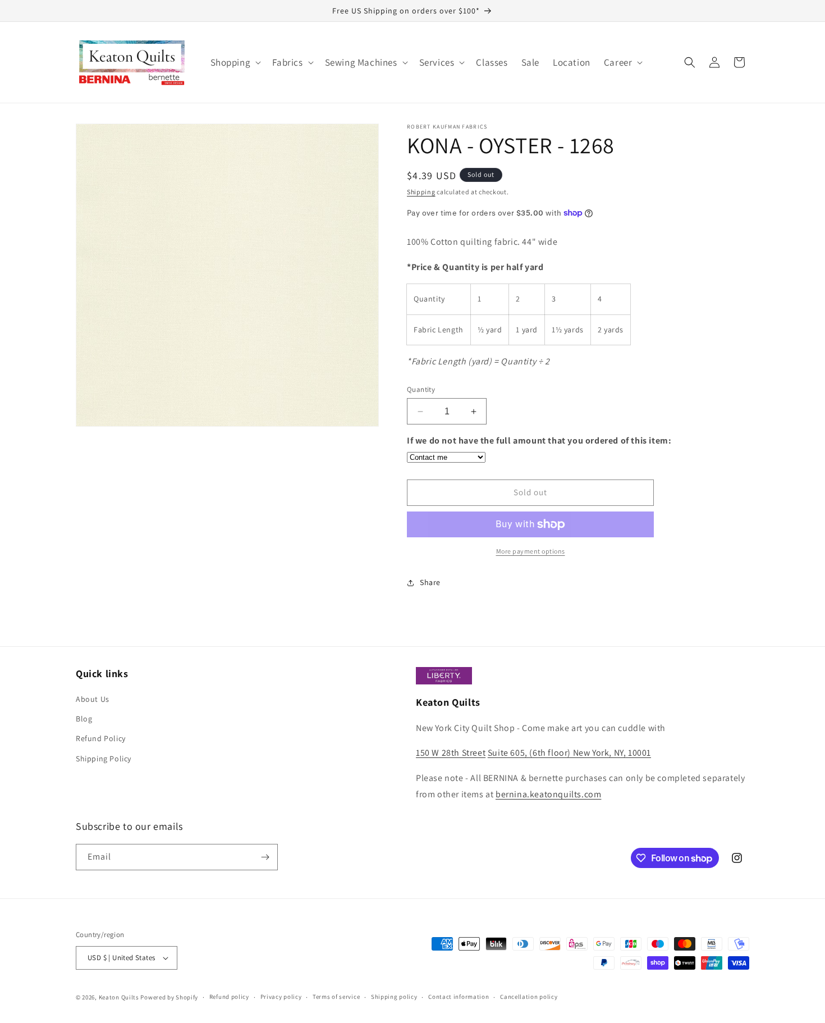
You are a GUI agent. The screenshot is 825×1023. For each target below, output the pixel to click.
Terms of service (336, 997)
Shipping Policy (103, 758)
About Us (92, 699)
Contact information (458, 997)
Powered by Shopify (169, 997)
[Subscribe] (265, 857)
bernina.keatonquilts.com (548, 794)
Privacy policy (281, 997)
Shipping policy (394, 997)
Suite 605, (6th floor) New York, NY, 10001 (569, 753)
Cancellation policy (528, 997)
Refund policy (229, 997)
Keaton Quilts (119, 997)
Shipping (421, 192)
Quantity (421, 389)
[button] (235, 62)
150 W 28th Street (450, 753)
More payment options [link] (530, 551)
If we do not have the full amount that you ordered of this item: (539, 440)
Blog (84, 719)
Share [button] (430, 582)
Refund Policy (101, 738)
